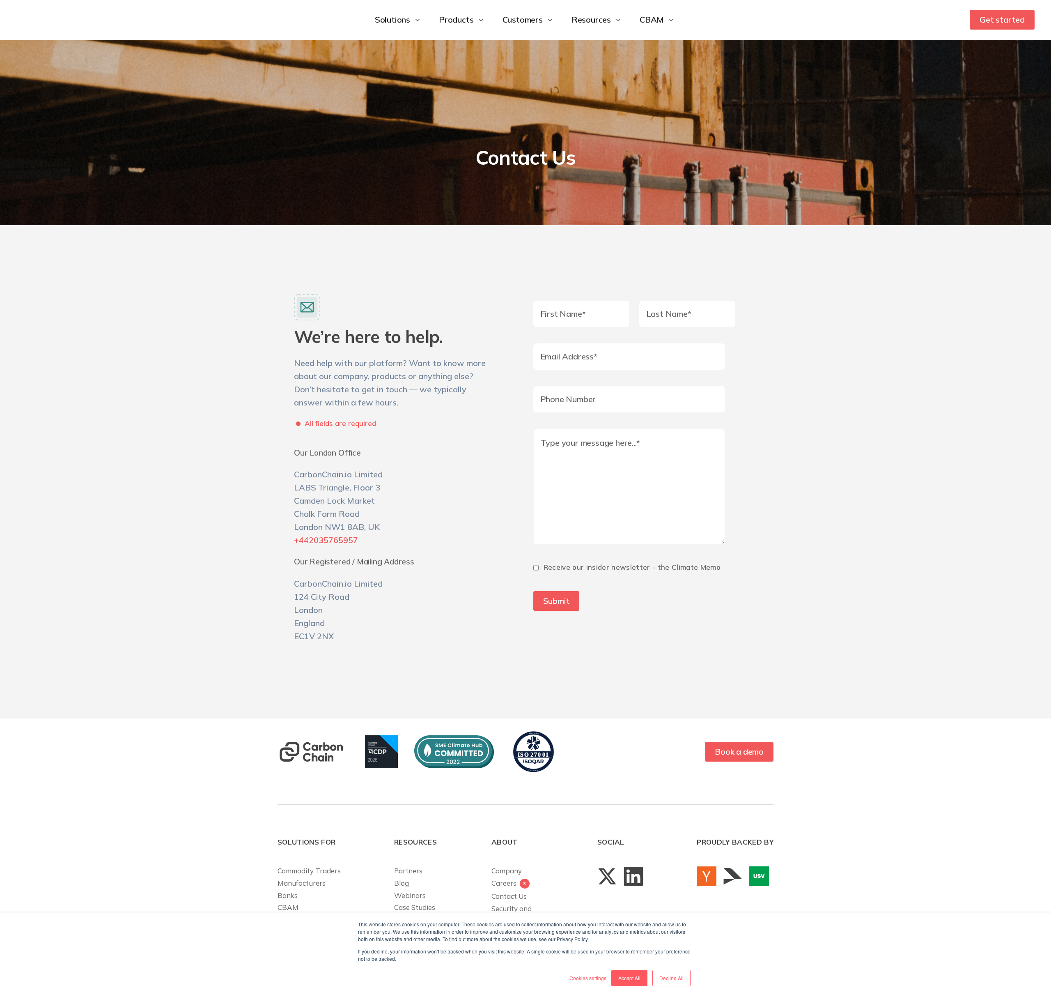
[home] (47, 20)
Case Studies (414, 907)
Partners (408, 870)
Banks (288, 895)
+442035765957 (326, 540)
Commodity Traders (309, 870)
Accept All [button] (629, 977)
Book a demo (739, 751)
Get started (1002, 19)
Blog (401, 883)
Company (506, 870)
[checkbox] (634, 572)
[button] (398, 19)
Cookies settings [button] (587, 977)
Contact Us (509, 896)
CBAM (288, 907)
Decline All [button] (671, 977)
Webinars (410, 895)
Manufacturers (302, 883)
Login (942, 19)
